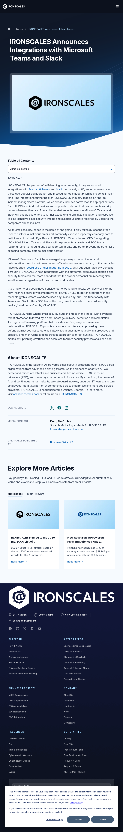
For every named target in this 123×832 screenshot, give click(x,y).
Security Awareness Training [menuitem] (23, 673)
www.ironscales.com (26, 394)
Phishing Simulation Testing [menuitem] (22, 668)
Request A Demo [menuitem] (72, 760)
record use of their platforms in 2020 (48, 267)
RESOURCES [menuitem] (16, 732)
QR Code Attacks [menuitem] (72, 673)
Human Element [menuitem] (16, 662)
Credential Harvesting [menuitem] (74, 662)
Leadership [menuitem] (69, 706)
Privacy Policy (76, 802)
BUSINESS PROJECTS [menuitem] (22, 688)
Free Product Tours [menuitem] (73, 749)
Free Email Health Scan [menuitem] (75, 755)
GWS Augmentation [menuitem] (18, 700)
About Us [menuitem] (68, 695)
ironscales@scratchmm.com (67, 429)
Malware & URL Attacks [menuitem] (75, 657)
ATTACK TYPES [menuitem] (73, 639)
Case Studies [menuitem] (15, 766)
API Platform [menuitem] (15, 651)
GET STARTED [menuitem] (73, 732)
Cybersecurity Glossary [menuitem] (20, 755)
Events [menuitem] (12, 772)
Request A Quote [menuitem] (72, 766)
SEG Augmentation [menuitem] (18, 706)
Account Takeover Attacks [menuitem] (77, 668)
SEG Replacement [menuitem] (17, 711)
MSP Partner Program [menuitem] (74, 772)
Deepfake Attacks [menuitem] (73, 651)
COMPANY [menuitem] (70, 688)
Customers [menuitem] (69, 700)
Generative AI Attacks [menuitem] (74, 679)
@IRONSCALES (72, 394)
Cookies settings (54, 819)
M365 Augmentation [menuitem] (18, 695)
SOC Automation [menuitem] (17, 717)
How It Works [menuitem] (15, 646)
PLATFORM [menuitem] (15, 639)
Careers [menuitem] (68, 717)
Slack (59, 189)
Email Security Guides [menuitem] (19, 760)
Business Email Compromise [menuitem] (77, 646)
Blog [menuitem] (11, 744)
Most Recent (15, 493)
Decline (102, 819)
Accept (78, 819)
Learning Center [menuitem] (17, 738)
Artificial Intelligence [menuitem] (18, 657)
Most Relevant (35, 493)
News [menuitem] (66, 711)
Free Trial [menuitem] (68, 744)
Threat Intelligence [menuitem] (18, 749)
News (19, 29)
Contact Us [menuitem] (69, 722)
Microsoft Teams (39, 189)
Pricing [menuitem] (67, 738)
